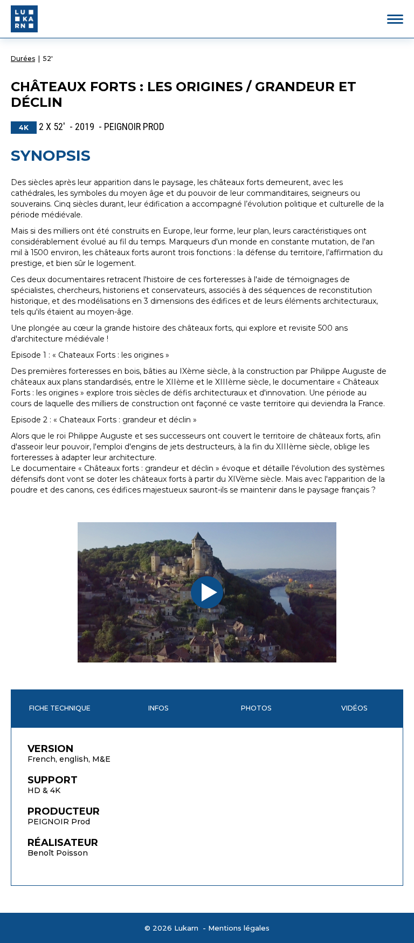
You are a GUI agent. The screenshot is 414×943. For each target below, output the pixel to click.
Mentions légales (239, 928)
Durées (23, 58)
